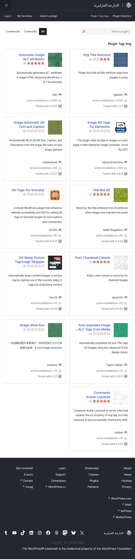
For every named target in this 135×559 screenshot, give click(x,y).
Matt (126, 504)
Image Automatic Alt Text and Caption (29, 124)
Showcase (92, 468)
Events (28, 474)
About (127, 468)
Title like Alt (101, 190)
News (127, 474)
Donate (26, 480)
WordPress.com (119, 498)
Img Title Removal (96, 55)
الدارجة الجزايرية (113, 533)
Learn (62, 468)
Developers (58, 480)
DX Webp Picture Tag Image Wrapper (29, 260)
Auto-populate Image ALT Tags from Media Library (94, 327)
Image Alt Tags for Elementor (99, 124)
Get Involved (24, 468)
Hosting (126, 480)
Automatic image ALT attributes (31, 57)
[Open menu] (5, 5)
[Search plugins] (83, 31)
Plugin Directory (122, 15)
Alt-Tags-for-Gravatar (28, 190)
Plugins (94, 480)
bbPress (124, 511)
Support (61, 474)
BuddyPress (121, 517)
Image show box (32, 325)
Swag (27, 487)
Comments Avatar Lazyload (98, 395)
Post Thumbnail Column (92, 258)
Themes (93, 474)
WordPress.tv (55, 487)
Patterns (93, 487)
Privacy (126, 487)
